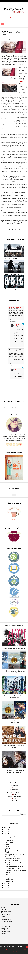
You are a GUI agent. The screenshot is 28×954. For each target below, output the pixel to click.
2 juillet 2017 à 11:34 (18, 326)
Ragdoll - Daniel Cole (12, 861)
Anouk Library (4, 907)
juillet (8, 846)
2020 (6, 827)
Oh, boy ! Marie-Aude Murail (14, 855)
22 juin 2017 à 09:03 (16, 307)
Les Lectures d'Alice (5, 924)
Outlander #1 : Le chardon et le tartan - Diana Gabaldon (14, 771)
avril (7, 875)
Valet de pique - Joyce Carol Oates (14, 863)
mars (7, 877)
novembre (9, 838)
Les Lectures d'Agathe (6, 923)
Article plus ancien (23, 408)
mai (7, 873)
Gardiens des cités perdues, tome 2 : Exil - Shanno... (14, 867)
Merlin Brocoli (4, 929)
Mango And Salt (4, 928)
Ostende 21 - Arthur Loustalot (15, 870)
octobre (9, 840)
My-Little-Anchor (17, 325)
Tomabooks (3, 935)
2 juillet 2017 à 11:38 (18, 370)
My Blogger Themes (7, 949)
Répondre (11, 319)
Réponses (13, 321)
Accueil (14, 408)
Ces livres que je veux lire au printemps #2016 (14, 721)
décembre (9, 836)
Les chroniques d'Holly (6, 919)
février (8, 879)
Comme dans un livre (6, 911)
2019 (6, 829)
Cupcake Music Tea (5, 914)
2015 (6, 885)
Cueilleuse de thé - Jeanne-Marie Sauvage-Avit (14, 858)
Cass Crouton (4, 909)
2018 (6, 831)
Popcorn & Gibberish (5, 931)
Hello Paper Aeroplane (6, 918)
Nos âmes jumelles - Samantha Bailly (14, 746)
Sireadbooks (4, 933)
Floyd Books (4, 916)
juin (7, 849)
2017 (6, 834)
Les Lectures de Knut (6, 926)
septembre (10, 842)
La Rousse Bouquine (15, 307)
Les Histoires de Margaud (7, 921)
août (7, 844)
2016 (6, 883)
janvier (8, 881)
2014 (6, 888)
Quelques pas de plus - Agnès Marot (15, 852)
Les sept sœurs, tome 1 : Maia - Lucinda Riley (14, 697)
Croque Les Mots (5, 912)
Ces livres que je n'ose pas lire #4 (14, 648)
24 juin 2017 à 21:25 (15, 350)
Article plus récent (4, 408)
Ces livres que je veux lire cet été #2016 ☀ (14, 672)
